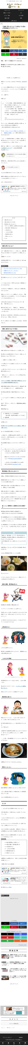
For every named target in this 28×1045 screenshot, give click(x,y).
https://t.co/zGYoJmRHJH (16, 458)
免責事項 (21, 1037)
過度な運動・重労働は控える (11, 227)
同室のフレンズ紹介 (7, 887)
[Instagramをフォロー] (20, 934)
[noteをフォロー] (20, 937)
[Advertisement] (14, 206)
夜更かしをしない (9, 236)
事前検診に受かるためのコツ (10, 224)
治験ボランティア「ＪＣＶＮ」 (11, 270)
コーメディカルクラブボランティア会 (13, 268)
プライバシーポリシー (7, 1037)
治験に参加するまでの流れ (9, 222)
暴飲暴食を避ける (9, 234)
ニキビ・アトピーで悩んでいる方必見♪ (14, 131)
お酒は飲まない (8, 230)
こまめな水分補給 (9, 232)
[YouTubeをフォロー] (7, 937)
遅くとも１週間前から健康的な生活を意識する (14, 225)
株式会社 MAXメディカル (10, 272)
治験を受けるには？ (8, 219)
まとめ (5, 238)
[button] (22, 54)
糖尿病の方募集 (7, 132)
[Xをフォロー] (7, 934)
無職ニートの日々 (5, 895)
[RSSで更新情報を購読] (20, 940)
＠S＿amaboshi (22, 81)
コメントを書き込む (14, 1023)
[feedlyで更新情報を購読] (7, 940)
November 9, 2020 (16, 464)
